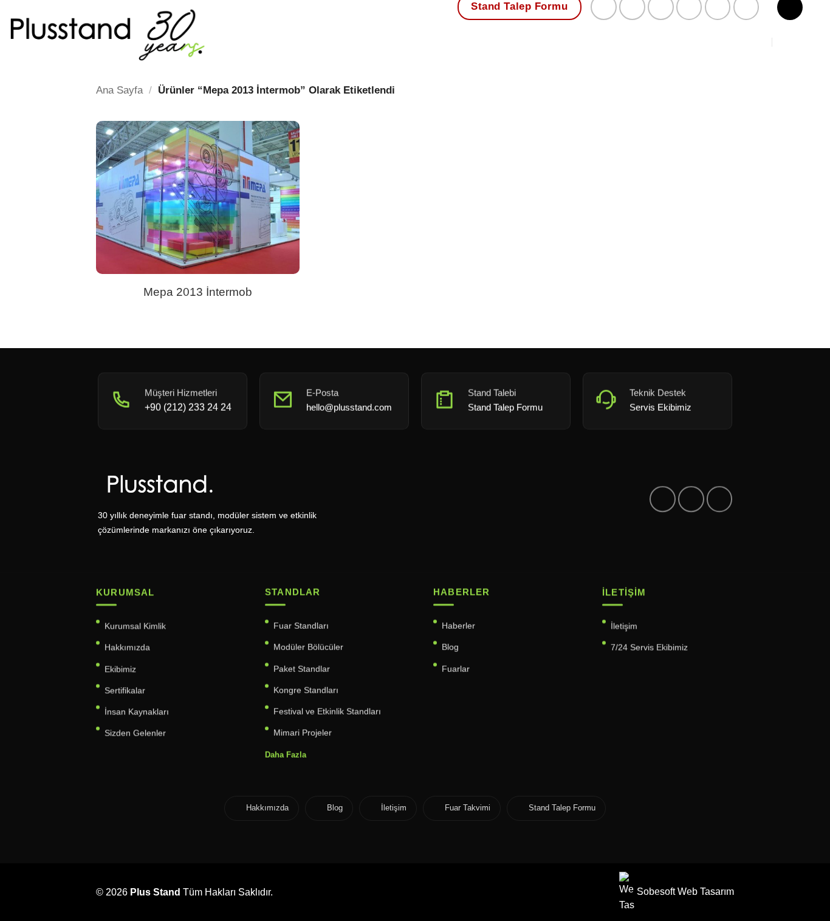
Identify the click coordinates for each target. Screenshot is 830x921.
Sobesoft (654, 891)
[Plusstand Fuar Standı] (211, 33)
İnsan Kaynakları (137, 712)
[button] (799, 42)
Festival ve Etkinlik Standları (327, 712)
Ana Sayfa (119, 90)
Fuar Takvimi (467, 807)
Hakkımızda (127, 647)
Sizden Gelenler (135, 733)
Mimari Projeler (302, 733)
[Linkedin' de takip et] (720, 499)
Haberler (458, 626)
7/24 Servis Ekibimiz (649, 647)
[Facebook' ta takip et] (663, 499)
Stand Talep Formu (562, 807)
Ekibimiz (120, 669)
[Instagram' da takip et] (691, 499)
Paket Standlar (301, 669)
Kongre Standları (305, 690)
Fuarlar (456, 669)
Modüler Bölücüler (308, 647)
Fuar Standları (301, 626)
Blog (450, 647)
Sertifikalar (125, 690)
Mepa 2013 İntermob (197, 292)
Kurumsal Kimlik (135, 626)
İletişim (624, 626)
